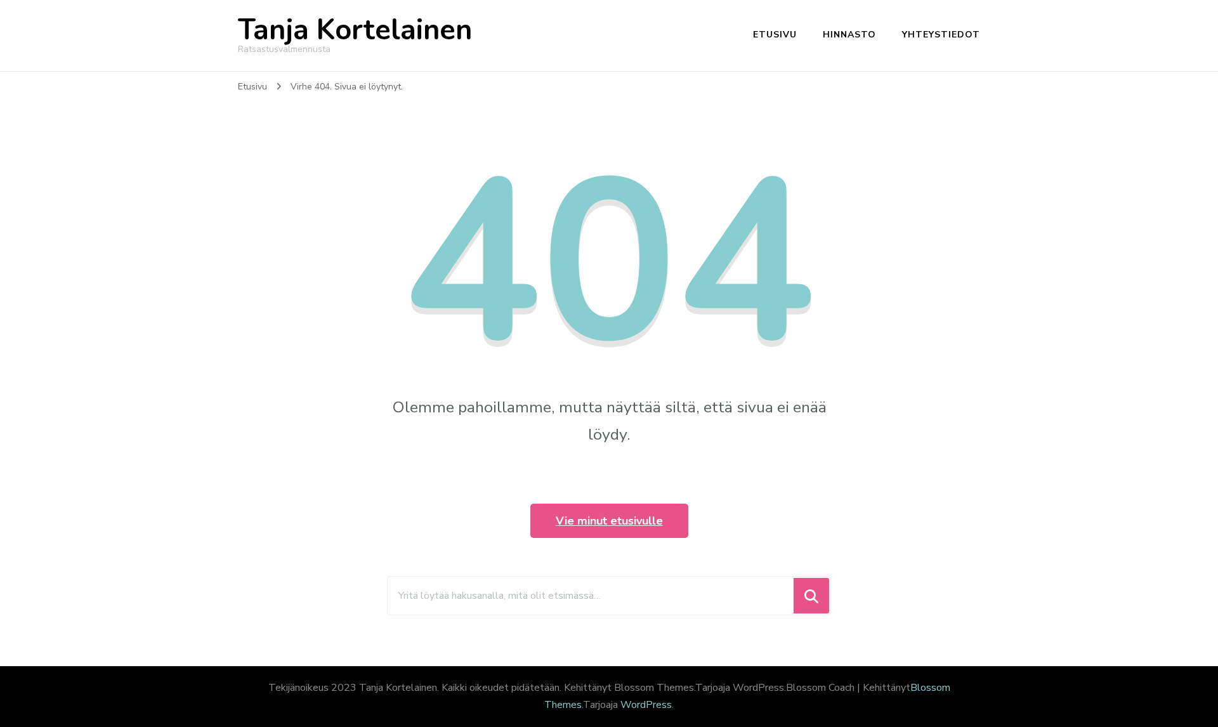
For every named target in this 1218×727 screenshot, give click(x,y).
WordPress (646, 705)
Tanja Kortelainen (355, 30)
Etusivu (775, 35)
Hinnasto (849, 35)
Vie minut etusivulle (609, 520)
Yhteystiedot (941, 35)
